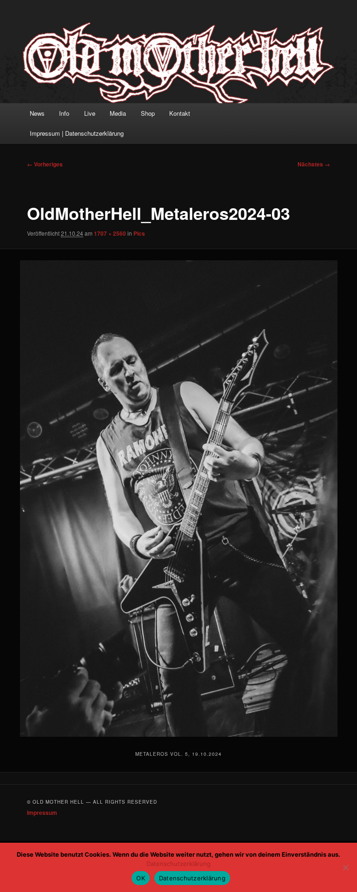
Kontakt (179, 113)
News (37, 113)
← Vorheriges (45, 164)
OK (140, 878)
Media (118, 113)
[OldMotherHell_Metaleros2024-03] (178, 498)
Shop (148, 113)
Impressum (42, 812)
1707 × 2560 (110, 233)
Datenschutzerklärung (178, 863)
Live (89, 113)
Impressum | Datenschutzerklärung (77, 133)
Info (64, 113)
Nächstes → (314, 164)
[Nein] (345, 867)
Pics (139, 233)
